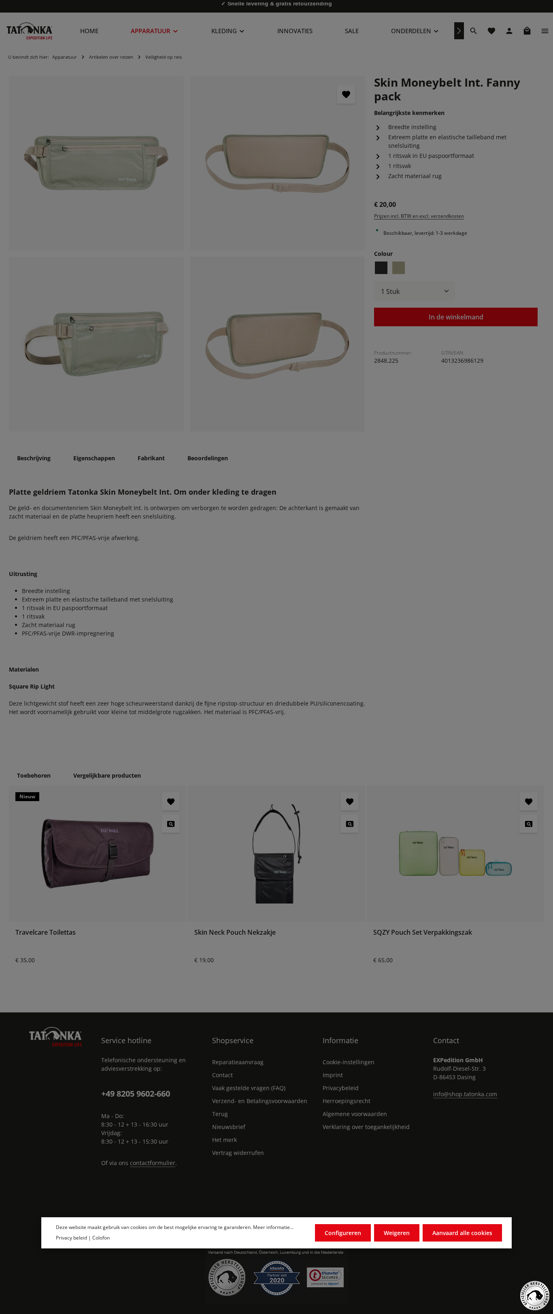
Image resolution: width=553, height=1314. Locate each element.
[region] (187, 254)
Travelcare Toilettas (45, 932)
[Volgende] (459, 30)
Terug (220, 1114)
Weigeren (397, 1233)
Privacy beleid (71, 1237)
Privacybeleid (341, 1088)
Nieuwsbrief (228, 1127)
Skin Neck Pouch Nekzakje (235, 932)
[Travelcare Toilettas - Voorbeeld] (171, 823)
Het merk (224, 1140)
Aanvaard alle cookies (462, 1233)
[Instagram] (297, 1196)
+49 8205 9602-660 (135, 1093)
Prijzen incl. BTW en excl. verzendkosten (419, 215)
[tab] (34, 458)
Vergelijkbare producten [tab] (107, 775)
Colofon (101, 1237)
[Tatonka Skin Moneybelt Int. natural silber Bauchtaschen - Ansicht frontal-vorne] (96, 344)
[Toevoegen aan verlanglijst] (346, 94)
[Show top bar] (545, 31)
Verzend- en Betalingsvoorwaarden (259, 1101)
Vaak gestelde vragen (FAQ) (248, 1088)
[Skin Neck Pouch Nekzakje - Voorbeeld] (349, 823)
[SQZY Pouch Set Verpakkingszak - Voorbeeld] (528, 823)
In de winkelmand (456, 316)
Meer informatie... (273, 1227)
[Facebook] (255, 1196)
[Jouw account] (509, 31)
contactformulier (152, 1163)
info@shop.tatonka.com (465, 1094)
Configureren (343, 1233)
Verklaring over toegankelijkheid (366, 1127)
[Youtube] (276, 1196)
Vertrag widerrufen (238, 1153)
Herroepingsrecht (346, 1101)
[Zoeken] (474, 31)
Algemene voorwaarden (355, 1114)
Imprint (333, 1075)
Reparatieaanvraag (238, 1062)
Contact (222, 1075)
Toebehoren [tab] (34, 775)
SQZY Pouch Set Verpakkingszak (422, 932)
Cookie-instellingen (348, 1062)
